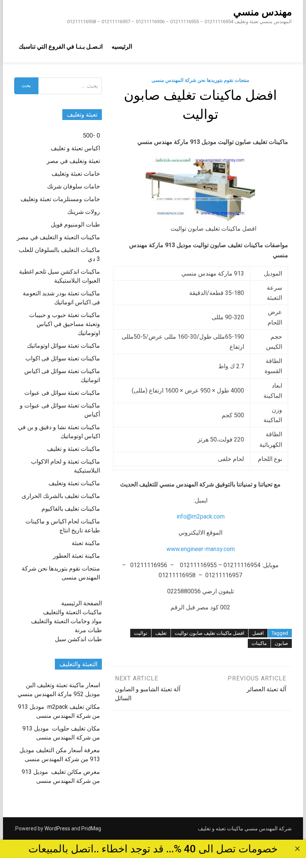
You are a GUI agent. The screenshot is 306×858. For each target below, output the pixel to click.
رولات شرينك (83, 211)
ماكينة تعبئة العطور (76, 555)
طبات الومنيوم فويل (75, 224)
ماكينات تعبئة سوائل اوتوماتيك (63, 345)
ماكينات (259, 643)
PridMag (91, 828)
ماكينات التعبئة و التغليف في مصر (58, 237)
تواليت (140, 633)
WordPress (57, 828)
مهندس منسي (262, 12)
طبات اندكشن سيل (78, 639)
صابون (281, 643)
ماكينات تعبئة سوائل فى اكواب (62, 358)
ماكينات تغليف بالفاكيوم (70, 508)
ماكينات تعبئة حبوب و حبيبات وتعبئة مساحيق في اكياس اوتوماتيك (64, 323)
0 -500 (91, 135)
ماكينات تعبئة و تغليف (73, 448)
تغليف (161, 633)
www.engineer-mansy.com (200, 549)
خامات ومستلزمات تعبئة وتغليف (60, 199)
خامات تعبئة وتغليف (75, 173)
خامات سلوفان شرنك (73, 186)
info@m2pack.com (201, 516)
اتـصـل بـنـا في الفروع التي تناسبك (61, 46)
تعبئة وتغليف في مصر (73, 160)
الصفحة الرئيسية (81, 603)
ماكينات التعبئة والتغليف (72, 612)
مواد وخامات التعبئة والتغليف (66, 621)
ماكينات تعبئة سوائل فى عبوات (62, 392)
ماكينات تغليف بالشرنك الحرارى (61, 495)
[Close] (297, 849)
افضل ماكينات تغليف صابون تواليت (209, 633)
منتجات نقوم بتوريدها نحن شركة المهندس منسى (200, 80)
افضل (258, 633)
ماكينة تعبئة (86, 543)
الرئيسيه (122, 46)
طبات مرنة (88, 630)
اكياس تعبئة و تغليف (75, 148)
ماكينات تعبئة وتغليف (74, 483)
